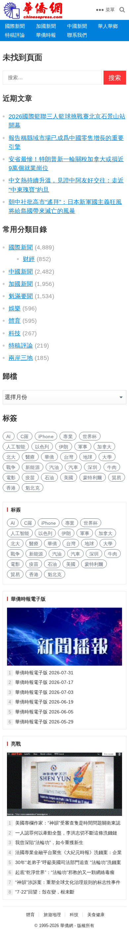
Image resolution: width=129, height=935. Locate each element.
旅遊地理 (52, 914)
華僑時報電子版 (28, 599)
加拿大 (104, 446)
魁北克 (32, 488)
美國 (68, 477)
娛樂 (15, 308)
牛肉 (112, 467)
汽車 (73, 467)
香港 (11, 488)
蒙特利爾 (92, 477)
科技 (15, 333)
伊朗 (63, 446)
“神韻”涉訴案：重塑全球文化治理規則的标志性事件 (67, 882)
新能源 (32, 467)
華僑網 (66, 925)
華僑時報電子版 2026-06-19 (44, 701)
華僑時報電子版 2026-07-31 (44, 672)
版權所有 (85, 925)
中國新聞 (77, 26)
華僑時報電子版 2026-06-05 (44, 711)
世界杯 (90, 436)
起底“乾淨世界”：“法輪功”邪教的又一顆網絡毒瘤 (64, 872)
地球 (88, 457)
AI (8, 436)
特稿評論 (15, 35)
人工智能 (15, 446)
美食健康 (96, 914)
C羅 (25, 436)
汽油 (54, 467)
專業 (68, 436)
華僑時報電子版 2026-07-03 (44, 692)
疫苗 (30, 477)
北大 (11, 457)
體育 (15, 320)
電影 (11, 477)
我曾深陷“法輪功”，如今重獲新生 (49, 842)
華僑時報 (46, 35)
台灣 (68, 457)
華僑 (49, 457)
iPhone (46, 436)
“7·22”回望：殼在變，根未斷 (44, 892)
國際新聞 (15, 26)
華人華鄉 (108, 26)
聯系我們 (77, 35)
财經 (29, 259)
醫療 (30, 457)
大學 (107, 457)
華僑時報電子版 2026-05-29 (44, 721)
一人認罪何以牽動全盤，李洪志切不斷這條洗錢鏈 (66, 832)
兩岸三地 (21, 358)
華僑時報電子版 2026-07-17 (44, 682)
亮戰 (16, 744)
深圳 (92, 467)
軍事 (83, 446)
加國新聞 (46, 26)
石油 (49, 477)
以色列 (42, 446)
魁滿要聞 (21, 296)
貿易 (116, 477)
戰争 (11, 467)
